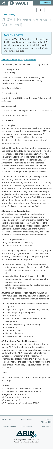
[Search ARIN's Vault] (39, 10)
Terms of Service (8, 427)
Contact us (47, 427)
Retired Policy (9, 14)
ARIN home (6, 419)
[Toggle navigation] (47, 10)
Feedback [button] (46, 2)
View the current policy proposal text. (18, 59)
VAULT (22, 3)
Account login (26, 419)
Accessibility (26, 427)
